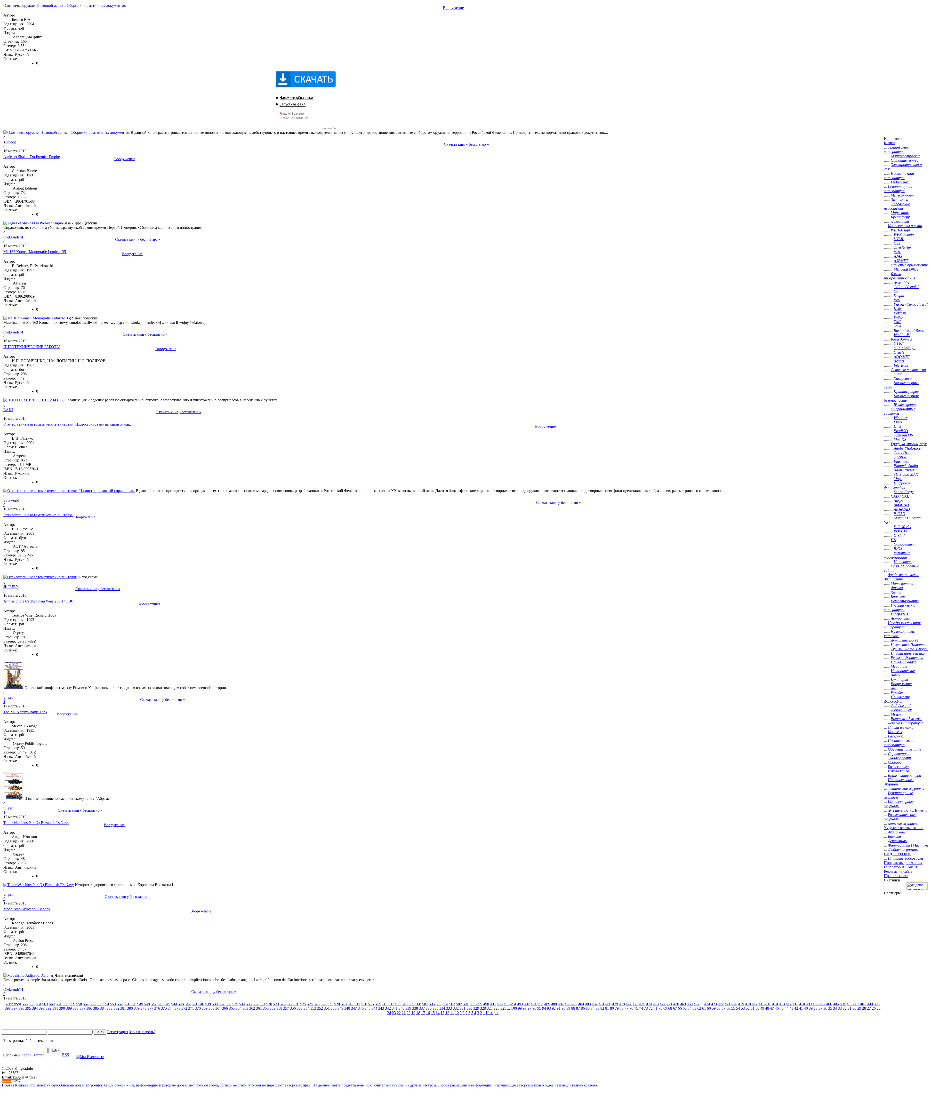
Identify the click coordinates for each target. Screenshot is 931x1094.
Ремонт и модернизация (897, 555)
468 (690, 1004)
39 (811, 1008)
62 (699, 1008)
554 (106, 1004)
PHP (897, 252)
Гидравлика (900, 182)
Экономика (899, 200)
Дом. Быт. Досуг (904, 640)
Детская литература (905, 723)
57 (723, 1008)
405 (836, 1004)
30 (854, 1008)
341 (395, 1008)
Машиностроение (905, 156)
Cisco (898, 374)
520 (337, 1004)
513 (384, 1004)
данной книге (145, 132)
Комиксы (895, 732)
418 (748, 1004)
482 (595, 1004)
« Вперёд (13, 1004)
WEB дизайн (904, 234)
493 (520, 1004)
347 (354, 1008)
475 (642, 1004)
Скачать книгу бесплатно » (466, 144)
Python (899, 317)
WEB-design (900, 230)
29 (859, 1008)
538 (215, 1004)
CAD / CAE (900, 496)
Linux (898, 422)
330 (469, 1008)
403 (849, 1004)
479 (615, 1004)
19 (413, 1013)
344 (374, 1008)
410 (802, 1004)
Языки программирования (899, 276)
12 (447, 1013)
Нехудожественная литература (902, 625)
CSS (897, 243)
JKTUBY (11, 587)
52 (748, 1008)
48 (767, 1008)
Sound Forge (904, 492)
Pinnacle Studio (906, 466)
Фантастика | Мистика (908, 845)
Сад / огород (901, 706)
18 (418, 1013)
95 (539, 1008)
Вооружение (453, 8)
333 (449, 1008)
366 (225, 1008)
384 (103, 1008)
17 (423, 1013)
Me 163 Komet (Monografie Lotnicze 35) (35, 252)
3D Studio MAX (906, 474)
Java (897, 326)
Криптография (906, 391)
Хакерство (903, 378)
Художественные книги (903, 828)
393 (42, 1008)
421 (727, 1004)
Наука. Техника (903, 662)
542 (188, 1004)
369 (205, 1008)
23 (394, 1013)
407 (822, 1004)
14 (438, 1013)
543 (181, 1004)
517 (357, 1004)
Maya (898, 479)
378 (143, 1008)
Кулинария (899, 679)
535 (235, 1004)
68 (670, 1008)
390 (62, 1008)
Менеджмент (902, 195)
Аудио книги (897, 832)
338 (415, 1008)
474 (649, 1004)
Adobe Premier (905, 470)
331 (463, 1008)
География (899, 614)
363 (245, 1008)
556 (93, 1004)
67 (675, 1008)
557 (86, 1004)
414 (775, 1004)
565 (31, 1004)
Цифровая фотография (897, 485)
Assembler (902, 282)
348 (347, 1008)
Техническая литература (896, 149)
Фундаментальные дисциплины (901, 577)
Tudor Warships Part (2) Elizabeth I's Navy (36, 823)
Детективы (897, 841)
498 (486, 1004)
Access (899, 361)
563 (45, 1004)
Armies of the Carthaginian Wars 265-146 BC (38, 601)
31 (849, 1008)
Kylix (898, 309)
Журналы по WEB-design (908, 810)
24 (389, 1013)
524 (310, 1004)
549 (140, 1004)
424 (707, 1004)
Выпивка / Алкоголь (906, 719)
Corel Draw (903, 453)
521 (330, 1004)
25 (879, 1008)
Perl (897, 300)
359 (272, 1008)
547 (154, 1004)
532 (255, 1004)
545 (167, 1004)
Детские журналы (903, 823)
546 (160, 1004)
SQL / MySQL (904, 348)
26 (874, 1008)
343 (381, 1008)
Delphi (899, 295)
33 (840, 1008)
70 (660, 1008)
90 (563, 1008)
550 (133, 1004)
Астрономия (901, 618)
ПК (893, 540)
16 (428, 1013)
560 (65, 1004)
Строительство (904, 160)
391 (55, 1008)
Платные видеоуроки (905, 858)
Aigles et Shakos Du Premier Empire (31, 157)
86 (583, 1008)
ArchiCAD (902, 509)
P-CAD (899, 514)
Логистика (900, 221)
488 (554, 1004)
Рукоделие (899, 692)
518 (350, 1004)
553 (113, 1004)
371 (191, 1008)
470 (676, 1004)
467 (696, 1004)
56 (728, 1008)
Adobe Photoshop (907, 448)
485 (574, 1004)
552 (120, 1004)
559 (72, 1004)
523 (317, 1004)
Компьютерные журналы (899, 804)
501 (466, 1004)
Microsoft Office (906, 269)
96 (534, 1008)
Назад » (492, 1013)
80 (612, 1008)
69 (665, 1008)
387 (82, 1008)
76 (631, 1008)
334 (442, 1008)
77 (626, 1008)
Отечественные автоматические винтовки (38, 515)
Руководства (898, 771)
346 (361, 1008)
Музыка (897, 714)
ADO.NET (902, 357)
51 (752, 1008)
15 (433, 1013)
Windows (900, 418)
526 (296, 1004)
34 (835, 1008)
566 (25, 1004)
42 (796, 1008)
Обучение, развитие (904, 749)
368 (211, 1008)
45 (782, 1008)
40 (806, 1008)
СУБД (899, 343)
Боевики (894, 836)
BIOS (898, 549)
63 (694, 1008)
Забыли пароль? (142, 1032)
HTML (899, 239)
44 (786, 1008)
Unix (897, 426)
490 (540, 1004)
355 (300, 1008)
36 (825, 1008)
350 (334, 1008)
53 (743, 1008)
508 (418, 1004)
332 (456, 1008)
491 (534, 1004)
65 (685, 1008)
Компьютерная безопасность (901, 398)
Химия (896, 592)
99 (520, 1008)
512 (391, 1004)
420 (734, 1004)
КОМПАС (902, 531)
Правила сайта (896, 876)
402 (856, 1004)
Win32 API (902, 335)
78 (622, 1008)
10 (457, 1013)
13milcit (9, 142)
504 (445, 1004)
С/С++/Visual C (906, 287)
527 (289, 1004)
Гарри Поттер (33, 1055)
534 (242, 1004)
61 (704, 1008)
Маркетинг (900, 213)
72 (651, 1008)
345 (367, 1008)
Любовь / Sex (901, 710)
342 (388, 1008)
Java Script (902, 248)
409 (809, 1004)
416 (761, 1004)
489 (547, 1004)
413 (782, 1004)
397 (14, 1008)
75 (636, 1008)
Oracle (899, 352)
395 (28, 1008)
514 (378, 1004)
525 (303, 1004)
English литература (904, 775)
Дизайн (896, 688)
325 (503, 1008)
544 (174, 1004)
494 (513, 1004)
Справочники (898, 754)
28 (864, 1008)
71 (656, 1008)
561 (59, 1004)
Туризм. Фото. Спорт (909, 649)
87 (578, 1008)
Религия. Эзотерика (907, 658)
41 (801, 1008)
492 (527, 1004)
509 (411, 1004)
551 (126, 1004)
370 (198, 1008)
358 (279, 1008)
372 (184, 1008)
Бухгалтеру (900, 217)
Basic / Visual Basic (909, 330)
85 (588, 1008)
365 (232, 1008)
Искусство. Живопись (909, 644)
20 (408, 1013)
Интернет (903, 562)
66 (680, 1008)
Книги (889, 143)
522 (323, 1004)
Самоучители (905, 544)
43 (791, 1008)
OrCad (899, 535)
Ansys (898, 501)
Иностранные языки (908, 653)
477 (629, 1004)
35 (830, 1008)
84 (592, 1008)
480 (608, 1004)
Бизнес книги (898, 767)
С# (896, 291)
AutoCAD (901, 505)
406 (829, 1004)
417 (755, 1004)
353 (313, 1008)
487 (561, 1004)
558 (79, 1004)
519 (344, 1004)
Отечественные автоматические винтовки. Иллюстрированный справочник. (67, 424)
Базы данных (901, 339)
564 (38, 1004)
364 (238, 1008)
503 (452, 1004)
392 (48, 1008)
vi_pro (8, 697)
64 (689, 1008)
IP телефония (905, 405)
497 (493, 1004)
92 (554, 1008)
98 (525, 1008)
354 (306, 1008)
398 (8, 1008)
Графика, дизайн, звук (909, 444)
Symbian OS (903, 435)
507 (425, 1004)
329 (476, 1008)
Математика (902, 583)
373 (177, 1008)
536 (228, 1004)
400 (870, 1004)
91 (559, 1008)
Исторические (903, 671)
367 (218, 1008)
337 (422, 1008)
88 (573, 1008)
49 (762, 1008)
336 (429, 1008)
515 (371, 1004)
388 (76, 1008)
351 (327, 1008)
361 (259, 1008)
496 (500, 1004)
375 (164, 1008)
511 (398, 1004)
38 (816, 1008)
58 (719, 1008)
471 (669, 1004)
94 (544, 1008)
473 (656, 1004)
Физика (897, 588)
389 (69, 1008)
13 (442, 1013)
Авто (895, 675)
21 (404, 1013)
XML (897, 322)
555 (99, 1004)
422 (721, 1004)
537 (222, 1004)
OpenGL (900, 457)
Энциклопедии (899, 758)
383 (109, 1008)
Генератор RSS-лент (900, 867)
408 (816, 1004)
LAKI (8, 410)
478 (622, 1004)
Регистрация (117, 1032)
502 (459, 1004)
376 (157, 1008)
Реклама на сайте (898, 871)
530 (269, 1004)
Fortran (900, 313)
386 (89, 1008)
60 (709, 1008)
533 (249, 1004)
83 (597, 1008)
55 (733, 1008)
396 (21, 1008)
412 (789, 1004)
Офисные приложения (909, 265)
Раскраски (896, 736)
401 (863, 1004)
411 (795, 1004)
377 (150, 1008)
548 (147, 1004)
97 (529, 1008)
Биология (898, 597)
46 (777, 1008)
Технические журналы (906, 788)
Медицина (899, 666)
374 (171, 1008)
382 (116, 1008)
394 (35, 1008)
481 (601, 1004)
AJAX (898, 256)
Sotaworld (11, 500)
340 (401, 1008)
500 (472, 1004)
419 (741, 1004)
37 (820, 1008)
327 (490, 1008)
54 (738, 1008)
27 (869, 1008)
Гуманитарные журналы (898, 795)
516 (364, 1004)
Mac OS (900, 439)
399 (877, 1004)
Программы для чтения (903, 863)
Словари (895, 762)
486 (567, 1004)
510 (405, 1004)
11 (452, 1013)
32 (845, 1008)
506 (432, 1004)
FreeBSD (901, 431)
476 (635, 1004)
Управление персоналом (897, 206)
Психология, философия (897, 699)
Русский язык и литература (899, 607)
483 (588, 1004)
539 (208, 1004)
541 (194, 1004)
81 (607, 1008)
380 (130, 1008)
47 (772, 1008)
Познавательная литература (899, 742)
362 (252, 1008)
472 (663, 1004)
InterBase (901, 365)
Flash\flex (901, 461)
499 (479, 1004)
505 (438, 1004)
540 (201, 1004)
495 (506, 1004)
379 (137, 1008)
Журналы (891, 784)
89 (568, 1008)
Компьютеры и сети (905, 226)
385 (96, 1008)
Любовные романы (903, 850)
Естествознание (905, 601)
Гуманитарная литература (898, 188)
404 (843, 1004)
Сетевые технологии (908, 370)
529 (276, 1004)
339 (408, 1008)
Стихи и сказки (900, 727)
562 (52, 1004)
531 (262, 1004)
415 (768, 1004)
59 (714, 1008)
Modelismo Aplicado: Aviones (26, 909)
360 (266, 1008)
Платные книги (901, 780)
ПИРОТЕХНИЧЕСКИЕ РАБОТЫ (31, 347)
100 (514, 1008)
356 (293, 1008)
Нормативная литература (899, 175)
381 (123, 1008)
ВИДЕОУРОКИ (897, 854)
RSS (65, 1055)
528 (283, 1004)
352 (320, 1008)
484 (581, 1004)
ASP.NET (901, 261)
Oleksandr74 (13, 237)
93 (549, 1008)
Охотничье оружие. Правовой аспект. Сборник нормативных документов (64, 5)
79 (617, 1008)
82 (602, 1008)
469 (683, 1004)
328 (483, 1008)
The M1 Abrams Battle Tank (25, 712)
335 (435, 1008)
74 (641, 1008)
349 (340, 1008)
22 (399, 1013)
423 (714, 1004)
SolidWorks (902, 527)
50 (757, 1008)
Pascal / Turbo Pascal (911, 304)
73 (646, 1008)
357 (286, 1008)
